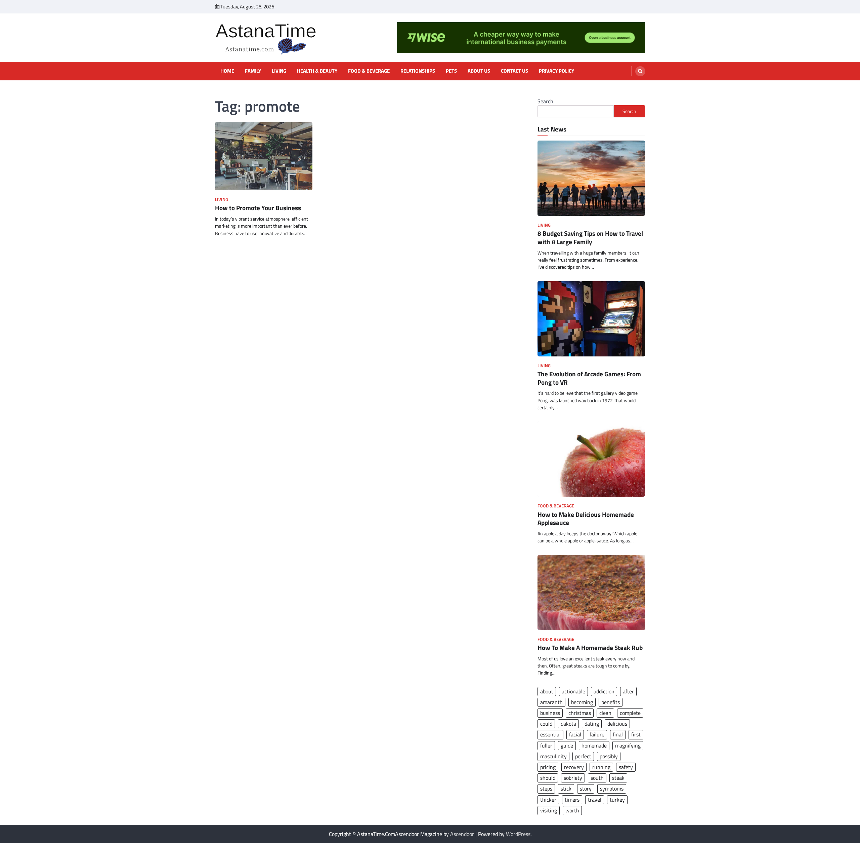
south (597, 778)
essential (550, 734)
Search (545, 101)
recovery (574, 767)
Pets (451, 71)
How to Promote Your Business (258, 208)
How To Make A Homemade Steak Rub (590, 647)
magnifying (628, 745)
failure (597, 734)
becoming (582, 702)
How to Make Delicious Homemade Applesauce (586, 518)
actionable (573, 691)
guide (567, 745)
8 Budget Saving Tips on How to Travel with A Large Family (590, 237)
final (618, 734)
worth (572, 810)
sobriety (573, 778)
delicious (617, 724)
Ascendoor (462, 834)
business (550, 713)
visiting (548, 810)
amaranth (551, 702)
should (547, 778)
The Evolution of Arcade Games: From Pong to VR (589, 378)
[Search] (640, 71)
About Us (479, 71)
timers (572, 800)
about (546, 691)
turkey (617, 800)
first (636, 734)
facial (575, 734)
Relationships (417, 71)
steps (546, 788)
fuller (546, 745)
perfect (583, 756)
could (546, 724)
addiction (604, 691)
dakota (568, 724)
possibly (609, 756)
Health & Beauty (317, 71)
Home (227, 71)
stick (566, 788)
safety (626, 767)
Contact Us (514, 71)
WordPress (518, 834)
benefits (610, 702)
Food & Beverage (369, 71)
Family (253, 71)
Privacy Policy (556, 71)
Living (279, 71)
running (601, 767)
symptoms (612, 788)
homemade (594, 745)
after (628, 691)
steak (618, 778)
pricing (548, 767)
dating (592, 724)
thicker (548, 800)
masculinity (553, 756)
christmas (579, 713)
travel (594, 800)
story (586, 788)
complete (630, 713)
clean (605, 713)
